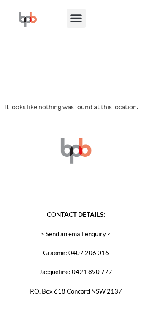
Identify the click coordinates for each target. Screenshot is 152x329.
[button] (76, 18)
